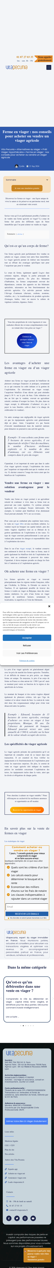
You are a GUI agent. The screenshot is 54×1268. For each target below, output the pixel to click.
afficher (20, 234)
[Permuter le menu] (48, 67)
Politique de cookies (27, 660)
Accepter (27, 637)
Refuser (27, 645)
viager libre (19, 523)
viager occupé (25, 548)
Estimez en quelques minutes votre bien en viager (27, 341)
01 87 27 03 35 (25, 57)
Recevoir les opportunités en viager (27, 810)
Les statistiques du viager (15, 841)
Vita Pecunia (8, 149)
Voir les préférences (27, 653)
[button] (49, 606)
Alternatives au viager (28, 149)
